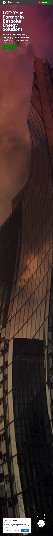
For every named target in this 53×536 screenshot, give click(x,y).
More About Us (9, 47)
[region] (17, 525)
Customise (8, 530)
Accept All (25, 530)
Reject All (17, 530)
